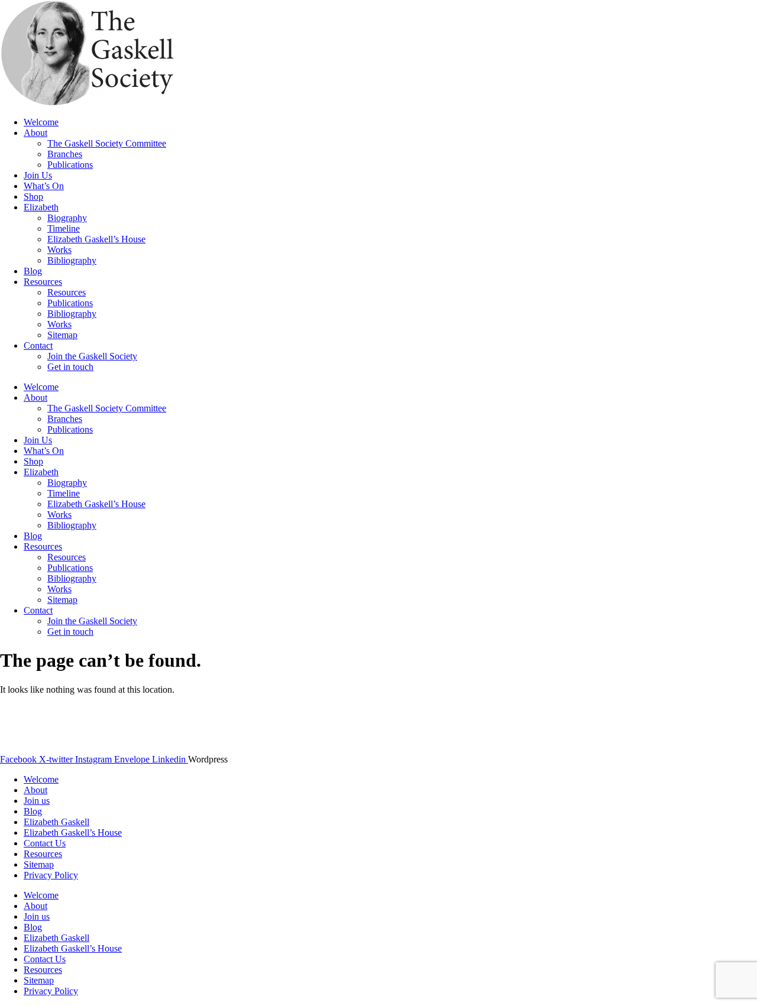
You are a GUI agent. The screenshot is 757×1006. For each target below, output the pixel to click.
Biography (67, 218)
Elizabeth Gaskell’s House (96, 239)
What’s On (44, 186)
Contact (38, 345)
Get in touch (70, 367)
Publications (70, 165)
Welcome (41, 122)
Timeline (63, 228)
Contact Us (45, 843)
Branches (64, 154)
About (35, 133)
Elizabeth (41, 207)
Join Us (38, 175)
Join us (37, 801)
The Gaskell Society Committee (106, 143)
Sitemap (62, 335)
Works (59, 250)
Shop (33, 197)
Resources (43, 282)
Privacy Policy (51, 875)
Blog (33, 271)
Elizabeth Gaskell (56, 822)
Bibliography (71, 260)
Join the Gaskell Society (92, 356)
